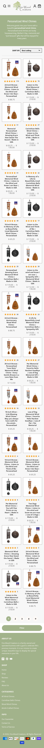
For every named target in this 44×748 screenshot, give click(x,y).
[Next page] (35, 618)
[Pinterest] (7, 659)
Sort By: (16, 50)
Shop (4, 674)
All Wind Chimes (8, 696)
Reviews (5, 677)
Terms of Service (8, 727)
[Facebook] (3, 659)
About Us (5, 685)
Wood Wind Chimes (9, 704)
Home (4, 670)
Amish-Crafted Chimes (10, 708)
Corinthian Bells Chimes (11, 700)
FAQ (3, 681)
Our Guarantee (7, 719)
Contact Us (6, 723)
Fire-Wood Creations (18, 734)
